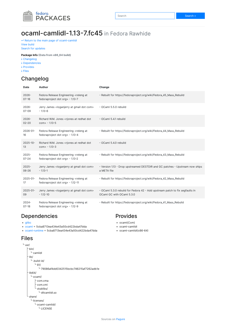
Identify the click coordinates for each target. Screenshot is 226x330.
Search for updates (33, 48)
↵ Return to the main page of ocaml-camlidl (49, 40)
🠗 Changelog (29, 59)
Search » (190, 15)
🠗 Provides (27, 67)
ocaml (29, 226)
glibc (28, 222)
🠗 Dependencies (31, 63)
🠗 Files (25, 71)
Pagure (120, 319)
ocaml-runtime (34, 230)
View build (27, 44)
